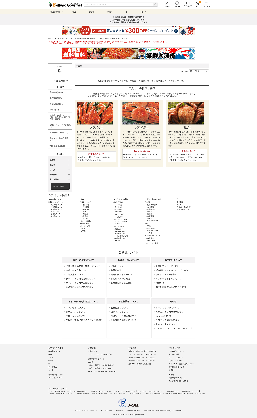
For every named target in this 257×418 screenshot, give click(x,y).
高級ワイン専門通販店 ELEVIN (156, 393)
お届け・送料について (128, 260)
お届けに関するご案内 (121, 282)
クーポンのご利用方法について (81, 278)
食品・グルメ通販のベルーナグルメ (62, 38)
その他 (173, 301)
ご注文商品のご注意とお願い (80, 286)
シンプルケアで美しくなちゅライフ (151, 391)
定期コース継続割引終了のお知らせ (142, 351)
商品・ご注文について (83, 260)
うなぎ (50, 360)
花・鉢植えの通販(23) (59, 132)
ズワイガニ (142, 127)
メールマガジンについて (167, 307)
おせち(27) (54, 109)
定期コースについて (75, 311)
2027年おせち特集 (120, 199)
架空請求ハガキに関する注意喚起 (141, 360)
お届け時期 (116, 270)
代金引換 (160, 282)
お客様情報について (128, 301)
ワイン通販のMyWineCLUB (59, 391)
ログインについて (119, 311)
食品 (82, 199)
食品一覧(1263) (56, 92)
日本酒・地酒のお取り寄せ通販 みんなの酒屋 (188, 393)
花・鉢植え (52, 367)
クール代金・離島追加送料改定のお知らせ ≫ (129, 22)
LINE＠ (91, 362)
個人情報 (119, 410)
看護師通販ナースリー (190, 391)
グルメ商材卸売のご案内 (178, 380)
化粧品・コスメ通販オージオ (124, 391)
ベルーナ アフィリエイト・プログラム (174, 328)
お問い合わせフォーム (177, 377)
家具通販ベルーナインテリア (101, 391)
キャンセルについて (75, 307)
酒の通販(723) (56, 98)
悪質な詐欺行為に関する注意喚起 (141, 357)
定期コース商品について (77, 270)
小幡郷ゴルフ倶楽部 (99, 393)
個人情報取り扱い (133, 410)
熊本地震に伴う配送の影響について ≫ (128, 19)
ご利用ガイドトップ (176, 351)
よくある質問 (174, 354)
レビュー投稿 (100, 368)
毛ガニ (187, 127)
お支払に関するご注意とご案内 (171, 286)
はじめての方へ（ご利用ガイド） (87, 410)
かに (120, 38)
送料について (117, 266)
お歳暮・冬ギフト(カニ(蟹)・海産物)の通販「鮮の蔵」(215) (60, 117)
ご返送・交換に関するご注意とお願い (84, 320)
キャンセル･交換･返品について (83, 301)
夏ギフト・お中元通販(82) (59, 139)
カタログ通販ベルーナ (80, 391)
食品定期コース (54, 199)
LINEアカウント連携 (103, 371)
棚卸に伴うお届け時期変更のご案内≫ (128, 17)
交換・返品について (75, 315)
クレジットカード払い (166, 274)
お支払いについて (173, 260)
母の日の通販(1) (56, 103)
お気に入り (92, 351)
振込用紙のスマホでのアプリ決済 (172, 270)
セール (50, 370)
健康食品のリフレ (173, 391)
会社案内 (178, 410)
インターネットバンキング (169, 278)
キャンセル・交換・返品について (182, 363)
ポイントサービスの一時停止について (143, 354)
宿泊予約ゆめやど (83, 393)
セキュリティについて (166, 324)
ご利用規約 (108, 410)
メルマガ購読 (101, 365)
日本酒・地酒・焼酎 (153, 199)
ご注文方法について (75, 274)
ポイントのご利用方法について (81, 282)
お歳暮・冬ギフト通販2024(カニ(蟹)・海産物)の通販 (97, 38)
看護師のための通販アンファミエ (62, 393)
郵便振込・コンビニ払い (167, 266)
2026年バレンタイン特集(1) (60, 125)
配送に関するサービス (121, 274)
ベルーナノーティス (135, 393)
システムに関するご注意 (167, 320)
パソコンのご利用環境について (171, 311)
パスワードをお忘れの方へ (124, 315)
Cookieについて (163, 315)
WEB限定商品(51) (57, 145)
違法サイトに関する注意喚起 (139, 363)
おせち (50, 357)
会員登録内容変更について (124, 320)
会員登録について (119, 307)
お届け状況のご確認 (120, 278)
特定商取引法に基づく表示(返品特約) (157, 410)
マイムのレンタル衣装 (117, 393)
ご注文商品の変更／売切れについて (83, 266)
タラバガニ (96, 127)
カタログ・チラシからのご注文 (100, 354)
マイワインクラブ (55, 377)
